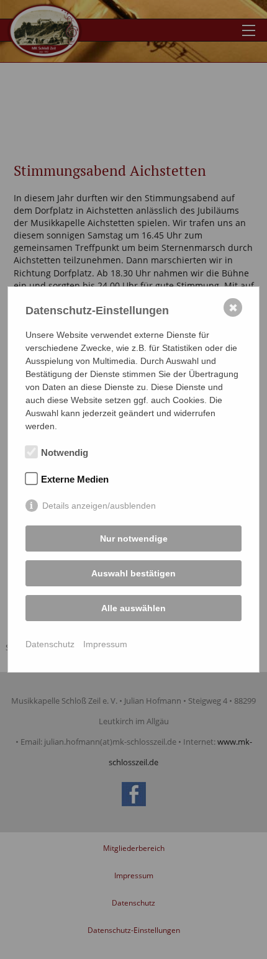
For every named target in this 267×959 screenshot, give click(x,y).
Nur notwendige (134, 538)
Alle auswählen (133, 608)
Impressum (105, 644)
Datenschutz (50, 644)
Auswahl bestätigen (133, 573)
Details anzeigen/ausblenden (99, 506)
